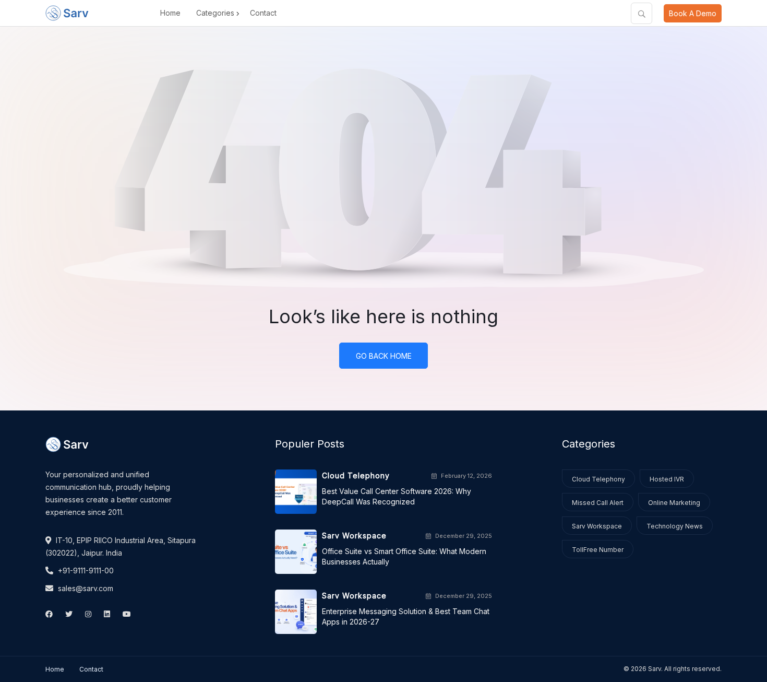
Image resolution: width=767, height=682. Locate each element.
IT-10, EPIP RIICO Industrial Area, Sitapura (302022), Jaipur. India (120, 546)
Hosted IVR (667, 479)
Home (170, 12)
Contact (263, 12)
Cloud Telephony (598, 479)
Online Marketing (674, 503)
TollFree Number (598, 550)
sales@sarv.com (84, 588)
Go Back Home (384, 355)
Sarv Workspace (597, 526)
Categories (215, 12)
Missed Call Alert (598, 503)
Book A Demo (692, 13)
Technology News (674, 526)
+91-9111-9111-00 (85, 570)
